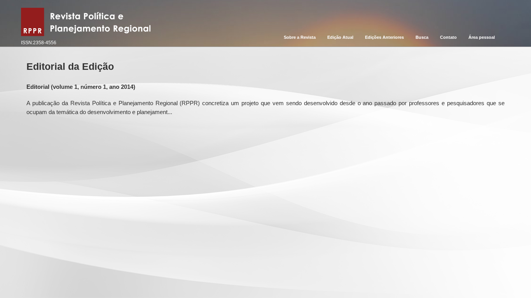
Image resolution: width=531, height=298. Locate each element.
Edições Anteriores (384, 37)
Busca (422, 37)
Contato (448, 37)
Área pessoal (481, 37)
